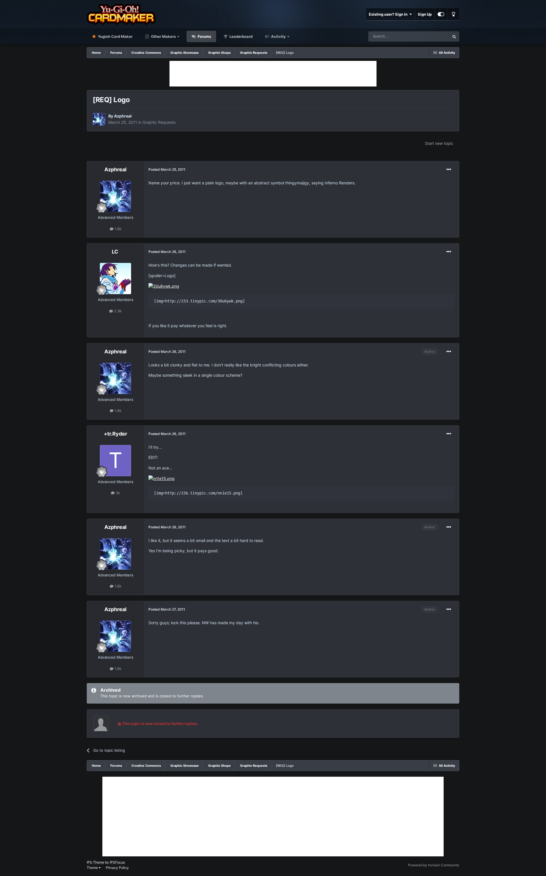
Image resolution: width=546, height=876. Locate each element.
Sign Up (425, 14)
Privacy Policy (117, 867)
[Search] (454, 36)
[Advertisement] (273, 73)
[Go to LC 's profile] (115, 278)
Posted (166, 169)
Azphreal (123, 116)
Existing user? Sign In (389, 14)
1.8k (117, 228)
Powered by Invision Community (433, 865)
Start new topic (439, 143)
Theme (93, 867)
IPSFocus (117, 862)
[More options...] (448, 169)
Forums (204, 36)
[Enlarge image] (163, 285)
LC (115, 252)
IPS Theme (95, 862)
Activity (278, 36)
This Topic (433, 36)
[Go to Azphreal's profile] (99, 119)
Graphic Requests (158, 122)
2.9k (117, 311)
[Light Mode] (453, 14)
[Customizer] (441, 14)
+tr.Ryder (115, 434)
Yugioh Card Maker (115, 36)
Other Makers (163, 36)
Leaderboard (241, 36)
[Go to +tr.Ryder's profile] (115, 460)
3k (117, 492)
